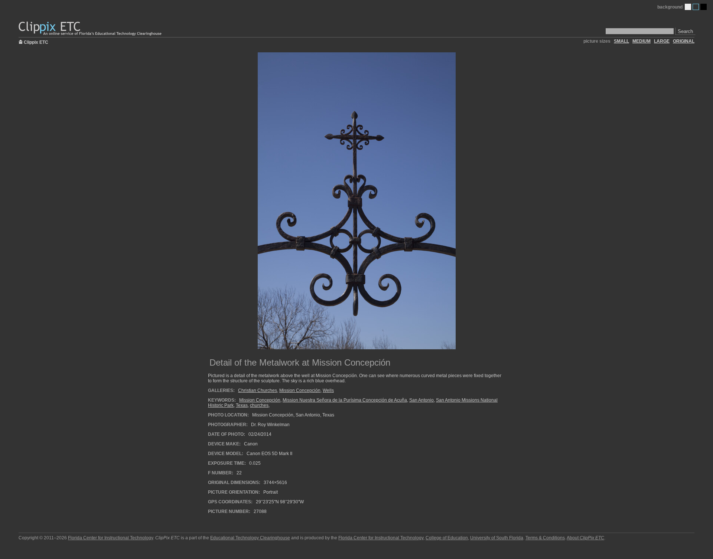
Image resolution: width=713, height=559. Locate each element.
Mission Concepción (299, 390)
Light (688, 7)
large (662, 41)
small (621, 41)
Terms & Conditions (545, 537)
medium (641, 41)
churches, (260, 405)
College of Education (447, 537)
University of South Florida (496, 537)
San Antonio (421, 400)
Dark (703, 7)
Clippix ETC (36, 42)
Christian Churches (257, 390)
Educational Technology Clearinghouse (250, 537)
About (585, 537)
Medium (696, 7)
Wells (328, 390)
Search (685, 31)
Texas (242, 405)
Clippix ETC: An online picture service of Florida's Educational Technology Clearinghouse (90, 29)
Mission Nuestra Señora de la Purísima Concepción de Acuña (345, 400)
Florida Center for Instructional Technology (110, 537)
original (683, 41)
